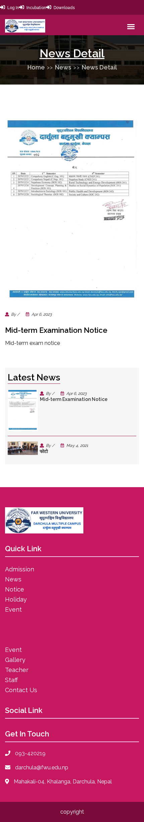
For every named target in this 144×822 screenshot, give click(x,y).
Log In (13, 7)
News (63, 67)
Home (36, 67)
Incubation (36, 7)
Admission (19, 569)
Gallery (15, 659)
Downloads (64, 7)
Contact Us (21, 689)
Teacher (16, 669)
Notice (14, 589)
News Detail (99, 67)
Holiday (16, 599)
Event (13, 609)
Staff (11, 679)
